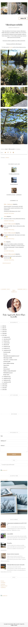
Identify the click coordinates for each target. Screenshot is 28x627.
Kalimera (5, 367)
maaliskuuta (6, 378)
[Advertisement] (14, 277)
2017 (3, 335)
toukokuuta (6, 350)
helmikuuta (6, 380)
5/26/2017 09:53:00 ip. (9, 213)
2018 (3, 333)
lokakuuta (6, 341)
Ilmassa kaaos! (6, 369)
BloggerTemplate (14, 625)
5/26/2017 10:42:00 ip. (9, 220)
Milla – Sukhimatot (8, 204)
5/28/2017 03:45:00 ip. (9, 260)
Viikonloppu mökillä (7, 357)
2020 (3, 329)
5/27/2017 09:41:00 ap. (9, 229)
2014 (3, 387)
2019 (3, 331)
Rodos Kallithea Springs (8, 363)
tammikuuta (6, 382)
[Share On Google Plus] (10, 152)
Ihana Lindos (6, 365)
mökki (7, 157)
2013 (3, 389)
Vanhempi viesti (22, 289)
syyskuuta (6, 342)
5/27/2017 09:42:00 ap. (9, 238)
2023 (3, 326)
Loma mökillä (10, 533)
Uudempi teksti (6, 289)
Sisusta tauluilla (4, 480)
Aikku (5, 216)
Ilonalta (11, 47)
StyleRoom (3, 587)
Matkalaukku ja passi (8, 372)
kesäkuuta (6, 348)
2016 (3, 384)
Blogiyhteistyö (4, 585)
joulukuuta (6, 337)
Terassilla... (9, 543)
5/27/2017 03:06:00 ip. (9, 251)
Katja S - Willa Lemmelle (10, 223)
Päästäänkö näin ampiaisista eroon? (11, 356)
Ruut (5, 241)
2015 (3, 385)
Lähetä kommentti (7, 263)
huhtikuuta (6, 376)
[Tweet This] (5, 152)
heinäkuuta (6, 346)
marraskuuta (6, 339)
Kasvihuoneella (6, 352)
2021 (3, 327)
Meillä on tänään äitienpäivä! (9, 370)
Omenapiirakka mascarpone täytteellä (15, 564)
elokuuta (5, 344)
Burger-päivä (6, 374)
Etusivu (2, 581)
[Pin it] (13, 152)
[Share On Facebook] (8, 152)
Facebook (3, 584)
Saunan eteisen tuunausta (13, 554)
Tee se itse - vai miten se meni (10, 359)
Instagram (3, 582)
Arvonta (5, 354)
